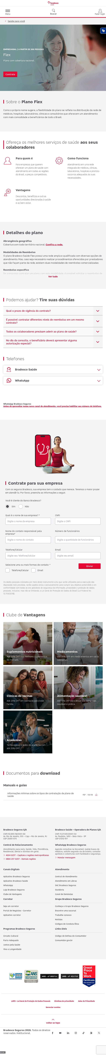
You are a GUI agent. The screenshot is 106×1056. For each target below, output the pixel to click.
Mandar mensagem (66, 857)
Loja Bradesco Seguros (14, 890)
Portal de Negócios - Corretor (17, 910)
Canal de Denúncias (64, 894)
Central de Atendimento (66, 876)
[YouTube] (60, 1033)
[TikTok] (83, 1033)
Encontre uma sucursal (65, 910)
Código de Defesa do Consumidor (70, 936)
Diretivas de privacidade (64, 1001)
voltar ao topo (53, 1023)
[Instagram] (75, 1033)
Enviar (89, 566)
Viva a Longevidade (12, 949)
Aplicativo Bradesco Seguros (16, 876)
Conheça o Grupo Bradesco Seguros (71, 906)
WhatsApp (8, 885)
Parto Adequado (11, 940)
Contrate (10, 74)
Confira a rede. (54, 244)
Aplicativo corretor (12, 915)
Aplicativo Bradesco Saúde (15, 881)
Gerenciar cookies (53, 1007)
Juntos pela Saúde (11, 945)
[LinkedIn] (68, 1033)
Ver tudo (53, 276)
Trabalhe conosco (63, 915)
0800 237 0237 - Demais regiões (21, 859)
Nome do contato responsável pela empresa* (23, 532)
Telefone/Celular (13, 549)
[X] (99, 1033)
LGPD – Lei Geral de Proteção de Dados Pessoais (30, 1001)
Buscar (53, 14)
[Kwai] (91, 1033)
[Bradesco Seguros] (53, 3)
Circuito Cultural (10, 936)
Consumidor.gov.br (64, 940)
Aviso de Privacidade (86, 1001)
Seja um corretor (11, 906)
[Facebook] (52, 1033)
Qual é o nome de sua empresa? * (22, 515)
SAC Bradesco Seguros (65, 885)
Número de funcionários (67, 531)
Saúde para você (16, 21)
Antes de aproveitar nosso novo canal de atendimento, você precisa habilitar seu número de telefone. (52, 406)
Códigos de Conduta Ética (67, 924)
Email (58, 549)
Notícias (58, 919)
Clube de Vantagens (12, 894)
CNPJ (57, 515)
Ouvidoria (59, 890)
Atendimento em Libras (66, 881)
